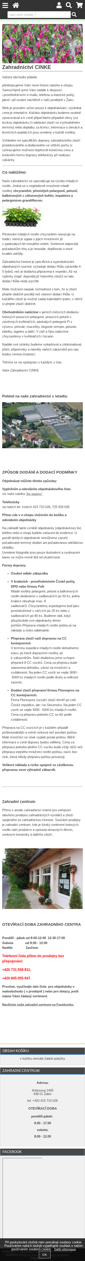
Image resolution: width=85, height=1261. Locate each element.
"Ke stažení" (34, 494)
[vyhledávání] (69, 6)
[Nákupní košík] (79, 6)
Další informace (65, 1249)
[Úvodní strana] (15, 6)
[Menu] (5, 5)
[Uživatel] (59, 6)
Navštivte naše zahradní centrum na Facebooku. (38, 1004)
